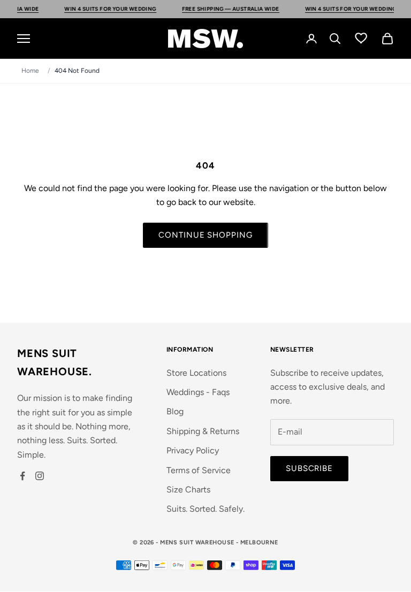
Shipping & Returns (202, 431)
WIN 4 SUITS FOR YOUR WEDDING (103, 8)
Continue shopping (205, 235)
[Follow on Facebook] (22, 475)
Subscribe (309, 468)
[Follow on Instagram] (39, 475)
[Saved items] (361, 37)
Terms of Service (198, 470)
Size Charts (188, 489)
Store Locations (196, 373)
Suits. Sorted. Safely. (205, 509)
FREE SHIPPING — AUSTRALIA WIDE (223, 8)
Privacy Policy (192, 450)
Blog (175, 411)
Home (30, 70)
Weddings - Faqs (198, 392)
